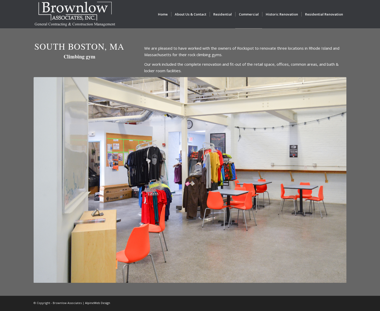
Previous (45, 180)
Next (335, 180)
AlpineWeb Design (97, 303)
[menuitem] (163, 14)
